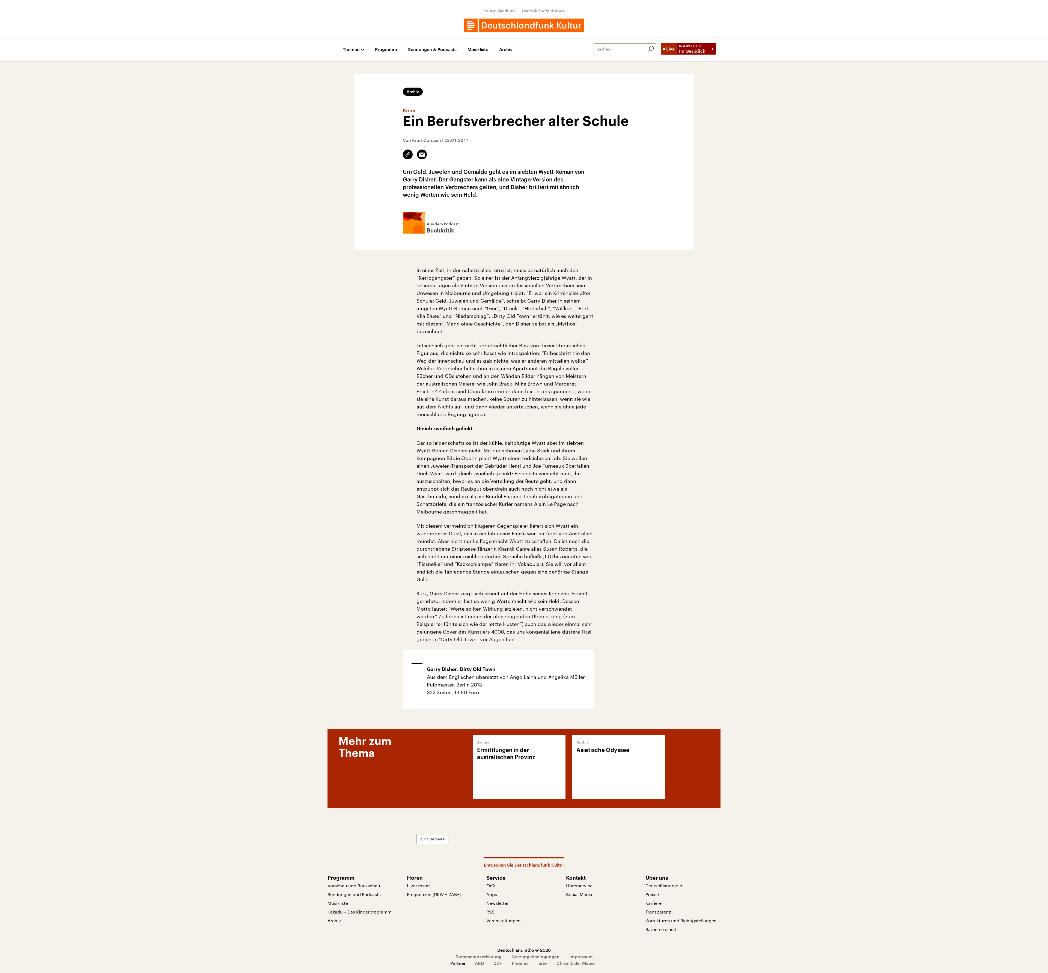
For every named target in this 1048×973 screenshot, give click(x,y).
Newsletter (497, 903)
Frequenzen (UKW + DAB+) (434, 894)
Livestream (418, 885)
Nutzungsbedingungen (535, 956)
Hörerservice (579, 885)
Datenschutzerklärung (478, 956)
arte (542, 963)
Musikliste (478, 49)
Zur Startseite (432, 839)
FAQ (490, 885)
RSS (490, 911)
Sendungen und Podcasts (354, 894)
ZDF (498, 963)
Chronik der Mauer (575, 963)
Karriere (653, 903)
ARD (479, 963)
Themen (351, 49)
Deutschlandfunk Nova (543, 10)
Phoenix (520, 963)
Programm (386, 49)
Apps (491, 894)
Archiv (506, 49)
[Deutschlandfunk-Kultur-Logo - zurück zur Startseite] (524, 25)
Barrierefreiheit (660, 929)
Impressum (581, 956)
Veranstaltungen (503, 920)
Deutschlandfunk (500, 10)
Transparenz (658, 911)
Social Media (579, 894)
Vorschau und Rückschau (353, 885)
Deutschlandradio (663, 885)
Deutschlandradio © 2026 (524, 950)
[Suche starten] (651, 49)
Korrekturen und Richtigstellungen (681, 920)
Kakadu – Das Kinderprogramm (359, 911)
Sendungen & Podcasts (432, 49)
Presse (652, 894)
